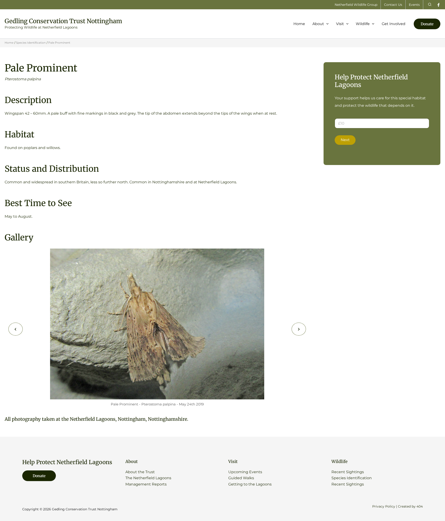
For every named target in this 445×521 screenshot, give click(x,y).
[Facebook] (438, 5)
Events (414, 5)
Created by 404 (410, 506)
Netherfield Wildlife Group (356, 5)
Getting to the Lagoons (250, 484)
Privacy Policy (383, 506)
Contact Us (393, 5)
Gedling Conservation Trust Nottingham (63, 21)
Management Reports (146, 484)
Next (345, 140)
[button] (430, 5)
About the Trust (140, 472)
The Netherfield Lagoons (148, 478)
